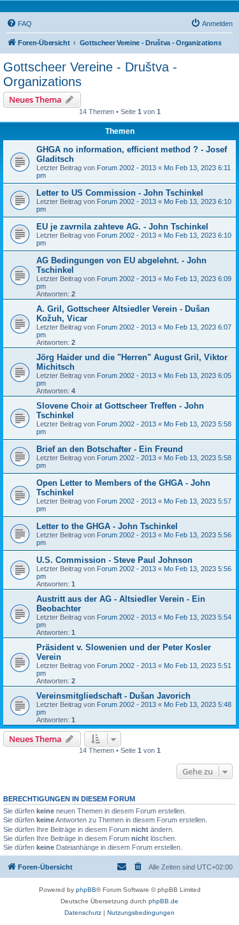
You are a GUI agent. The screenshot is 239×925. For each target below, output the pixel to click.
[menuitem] (19, 23)
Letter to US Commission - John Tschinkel (119, 193)
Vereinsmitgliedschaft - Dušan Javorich (113, 696)
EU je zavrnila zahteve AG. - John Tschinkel (122, 226)
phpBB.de (163, 901)
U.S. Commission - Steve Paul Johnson (114, 560)
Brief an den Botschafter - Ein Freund (109, 449)
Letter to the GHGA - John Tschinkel (107, 526)
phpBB (86, 889)
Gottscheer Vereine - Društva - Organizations (90, 74)
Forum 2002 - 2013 (126, 167)
